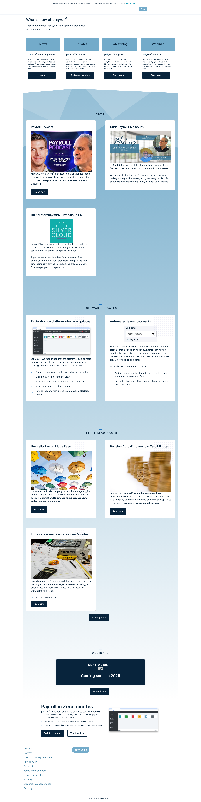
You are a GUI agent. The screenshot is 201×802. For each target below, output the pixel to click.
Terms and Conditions (35, 770)
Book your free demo (34, 775)
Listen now (39, 192)
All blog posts (99, 617)
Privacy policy (130, 3)
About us (28, 748)
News (42, 75)
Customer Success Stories (37, 784)
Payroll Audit (30, 762)
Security (28, 788)
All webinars (99, 691)
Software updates (80, 75)
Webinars (156, 75)
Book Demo (81, 749)
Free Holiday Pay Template (38, 757)
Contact (28, 753)
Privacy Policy (31, 766)
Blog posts (118, 75)
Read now (39, 509)
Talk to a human (52, 733)
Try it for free (77, 733)
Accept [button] (143, 9)
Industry (28, 779)
